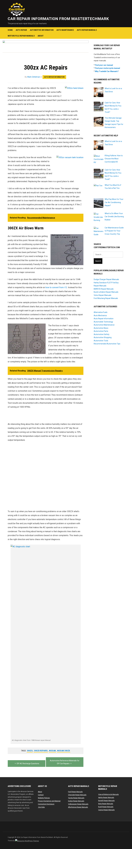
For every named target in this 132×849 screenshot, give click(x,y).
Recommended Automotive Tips (107, 344)
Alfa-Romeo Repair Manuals (78, 807)
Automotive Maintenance (104, 325)
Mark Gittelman (33, 77)
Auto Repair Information (54, 77)
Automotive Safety (101, 334)
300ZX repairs (41, 751)
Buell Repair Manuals (105, 807)
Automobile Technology (103, 322)
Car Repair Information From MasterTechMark (58, 18)
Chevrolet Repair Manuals (77, 795)
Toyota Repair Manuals (76, 798)
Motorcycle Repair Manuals (21, 36)
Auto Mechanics (100, 315)
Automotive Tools (101, 341)
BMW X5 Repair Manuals (104, 289)
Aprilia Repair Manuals (106, 797)
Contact (41, 795)
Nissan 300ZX (63, 751)
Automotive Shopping (103, 337)
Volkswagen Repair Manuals (78, 804)
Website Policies (44, 798)
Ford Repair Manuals (75, 792)
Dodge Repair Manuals (76, 801)
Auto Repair (21, 30)
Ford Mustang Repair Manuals (106, 298)
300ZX (30, 751)
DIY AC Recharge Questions (28, 763)
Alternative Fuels (100, 312)
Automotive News (101, 328)
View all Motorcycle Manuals (108, 794)
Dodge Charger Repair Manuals (106, 279)
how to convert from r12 (56, 287)
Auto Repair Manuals (87, 30)
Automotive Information (41, 30)
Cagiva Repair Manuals (106, 810)
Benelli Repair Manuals (106, 801)
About (41, 36)
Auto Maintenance (65, 30)
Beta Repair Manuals (105, 804)
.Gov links (41, 807)
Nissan (52, 751)
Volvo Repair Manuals (102, 295)
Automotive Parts (101, 331)
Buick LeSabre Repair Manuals (106, 292)
